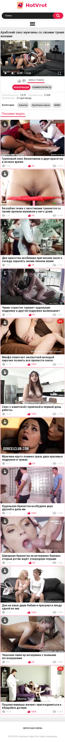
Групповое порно (41, 105)
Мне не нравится (24, 81)
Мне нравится (19, 81)
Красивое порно (27, 736)
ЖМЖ (57, 105)
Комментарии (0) (41, 87)
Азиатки (23, 105)
